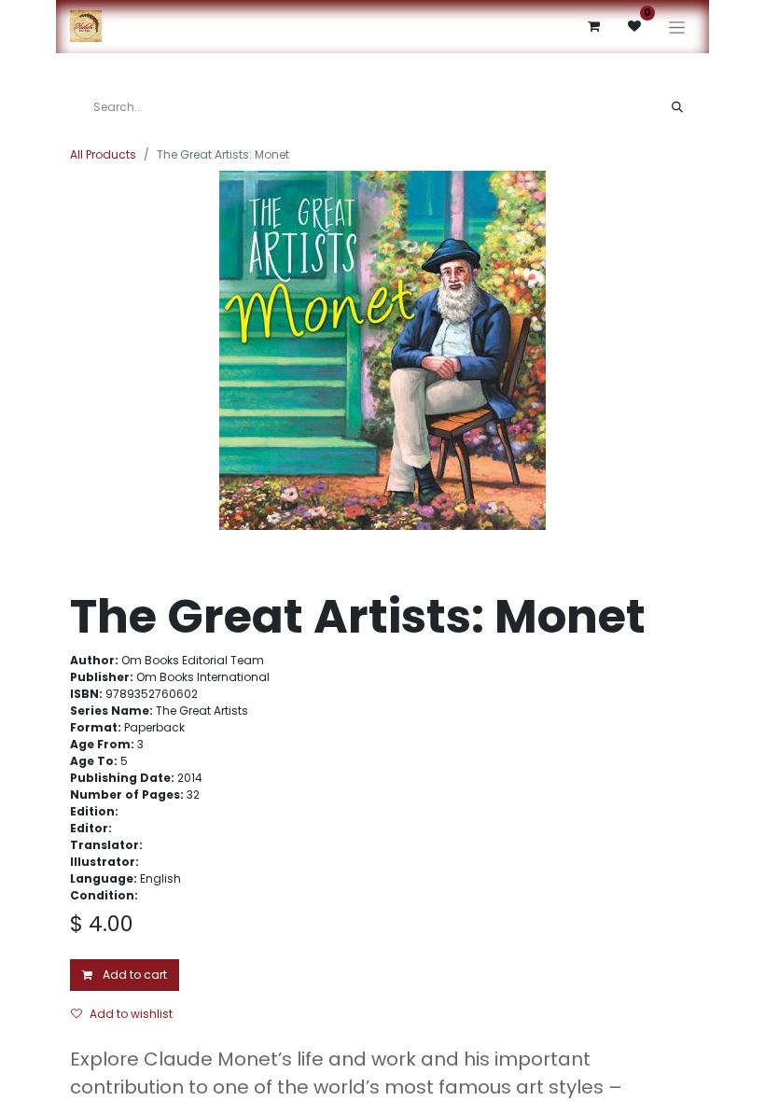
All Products (103, 154)
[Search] (677, 107)
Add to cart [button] (133, 975)
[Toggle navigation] (677, 26)
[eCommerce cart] (593, 26)
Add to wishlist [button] (131, 1014)
